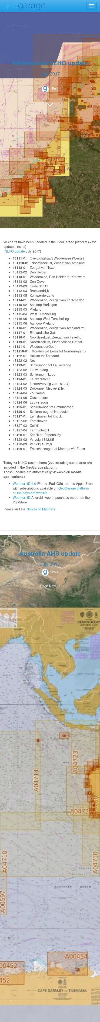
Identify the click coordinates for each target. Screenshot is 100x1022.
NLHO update (15, 251)
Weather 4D (21, 497)
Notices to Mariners (41, 509)
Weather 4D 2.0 (25, 483)
